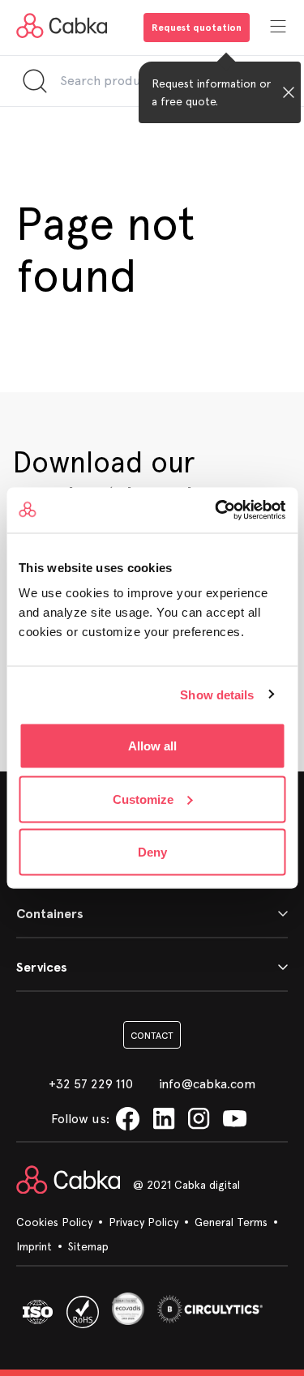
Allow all (152, 746)
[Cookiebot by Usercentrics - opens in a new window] (216, 510)
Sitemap (88, 1246)
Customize (143, 799)
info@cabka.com (207, 1084)
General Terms (231, 1222)
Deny (152, 852)
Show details (217, 694)
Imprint (34, 1246)
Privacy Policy (143, 1222)
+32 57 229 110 (91, 1084)
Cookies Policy (54, 1222)
